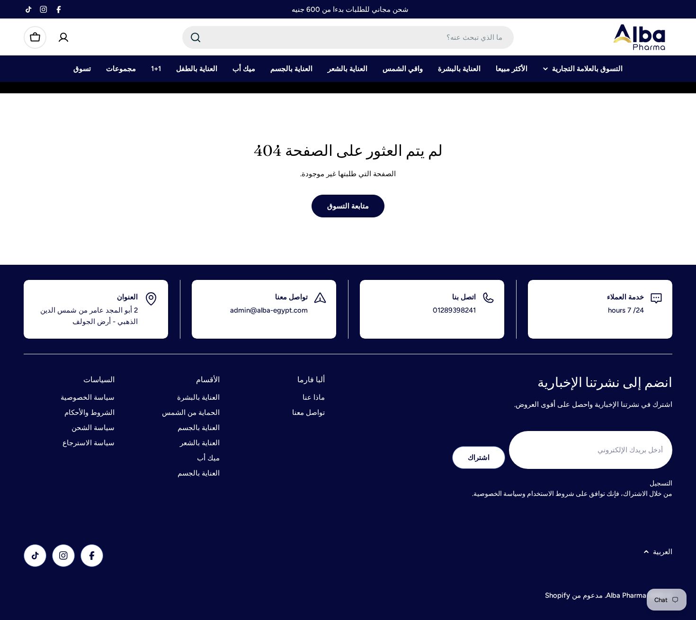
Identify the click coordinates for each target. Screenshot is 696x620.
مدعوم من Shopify (574, 595)
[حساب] (63, 37)
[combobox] (348, 37)
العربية (662, 552)
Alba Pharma (626, 595)
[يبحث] (195, 37)
